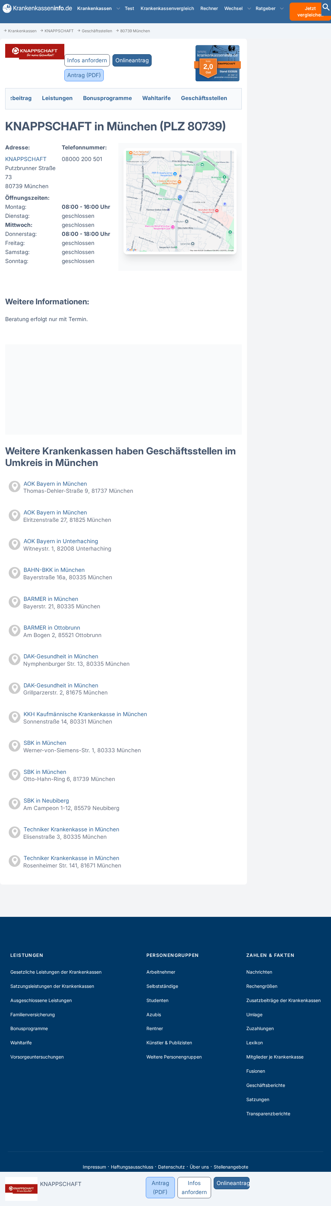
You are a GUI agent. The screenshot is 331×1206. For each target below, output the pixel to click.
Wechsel (233, 8)
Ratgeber (265, 8)
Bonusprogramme (29, 1028)
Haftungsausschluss (132, 1167)
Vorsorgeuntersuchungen (37, 1056)
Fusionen (255, 1071)
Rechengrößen (261, 986)
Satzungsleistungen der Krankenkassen (52, 986)
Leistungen (26, 955)
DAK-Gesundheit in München (61, 656)
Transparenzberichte (268, 1113)
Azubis (153, 1014)
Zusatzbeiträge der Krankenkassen (283, 1000)
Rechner (209, 8)
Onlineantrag (132, 60)
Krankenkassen (94, 8)
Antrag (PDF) (84, 75)
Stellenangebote (231, 1167)
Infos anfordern (87, 60)
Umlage (254, 1014)
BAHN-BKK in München (54, 569)
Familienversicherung (32, 1014)
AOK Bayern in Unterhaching (61, 541)
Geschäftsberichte (265, 1085)
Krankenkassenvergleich (167, 8)
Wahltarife (21, 1042)
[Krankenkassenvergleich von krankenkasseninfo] (34, 8)
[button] (118, 8)
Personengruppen (172, 955)
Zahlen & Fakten (270, 955)
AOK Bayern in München (55, 483)
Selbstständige (162, 986)
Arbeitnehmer (160, 972)
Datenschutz (171, 1167)
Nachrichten (259, 972)
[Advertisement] (123, 389)
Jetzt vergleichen (310, 11)
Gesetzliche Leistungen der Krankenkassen (55, 972)
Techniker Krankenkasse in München (71, 829)
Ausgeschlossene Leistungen (41, 1000)
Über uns (199, 1167)
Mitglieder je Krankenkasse (275, 1056)
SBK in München (45, 742)
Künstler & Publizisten (169, 1042)
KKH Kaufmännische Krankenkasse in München (85, 714)
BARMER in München (51, 598)
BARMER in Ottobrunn (52, 627)
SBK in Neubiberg (46, 800)
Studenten (157, 1000)
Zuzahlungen (260, 1028)
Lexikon (254, 1042)
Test (129, 8)
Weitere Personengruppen (174, 1056)
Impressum (94, 1167)
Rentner (154, 1028)
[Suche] (326, 8)
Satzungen (257, 1099)
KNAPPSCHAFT (26, 159)
